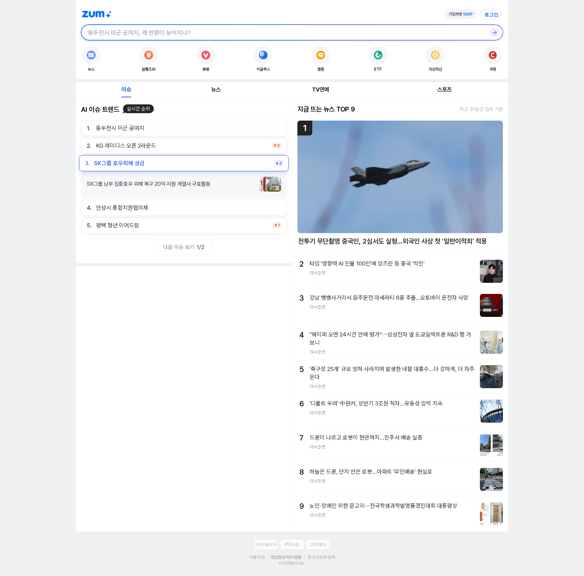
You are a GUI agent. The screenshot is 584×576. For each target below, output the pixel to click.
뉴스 (216, 89)
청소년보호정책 (321, 557)
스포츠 (444, 89)
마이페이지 (266, 544)
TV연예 (320, 89)
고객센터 (317, 544)
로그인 (491, 14)
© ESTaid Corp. (292, 563)
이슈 (126, 89)
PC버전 (292, 544)
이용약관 (257, 557)
